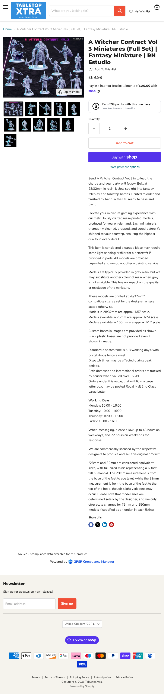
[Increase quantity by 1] (125, 128)
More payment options (125, 167)
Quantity (94, 119)
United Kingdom (80, 624)
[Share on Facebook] (91, 524)
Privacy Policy (124, 677)
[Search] (119, 11)
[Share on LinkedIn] (104, 524)
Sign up (67, 603)
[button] (13, 109)
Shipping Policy (79, 677)
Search (35, 677)
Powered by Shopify (82, 686)
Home (7, 29)
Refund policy (102, 677)
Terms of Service (55, 677)
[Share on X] (97, 524)
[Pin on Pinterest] (111, 524)
